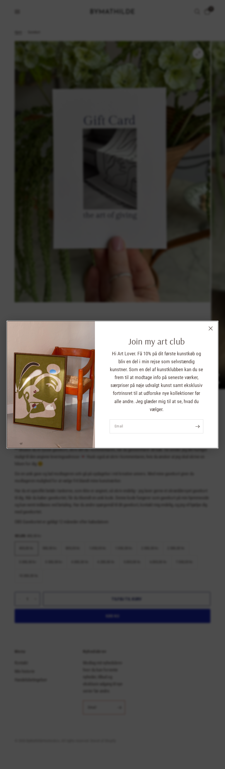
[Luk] (210, 328)
